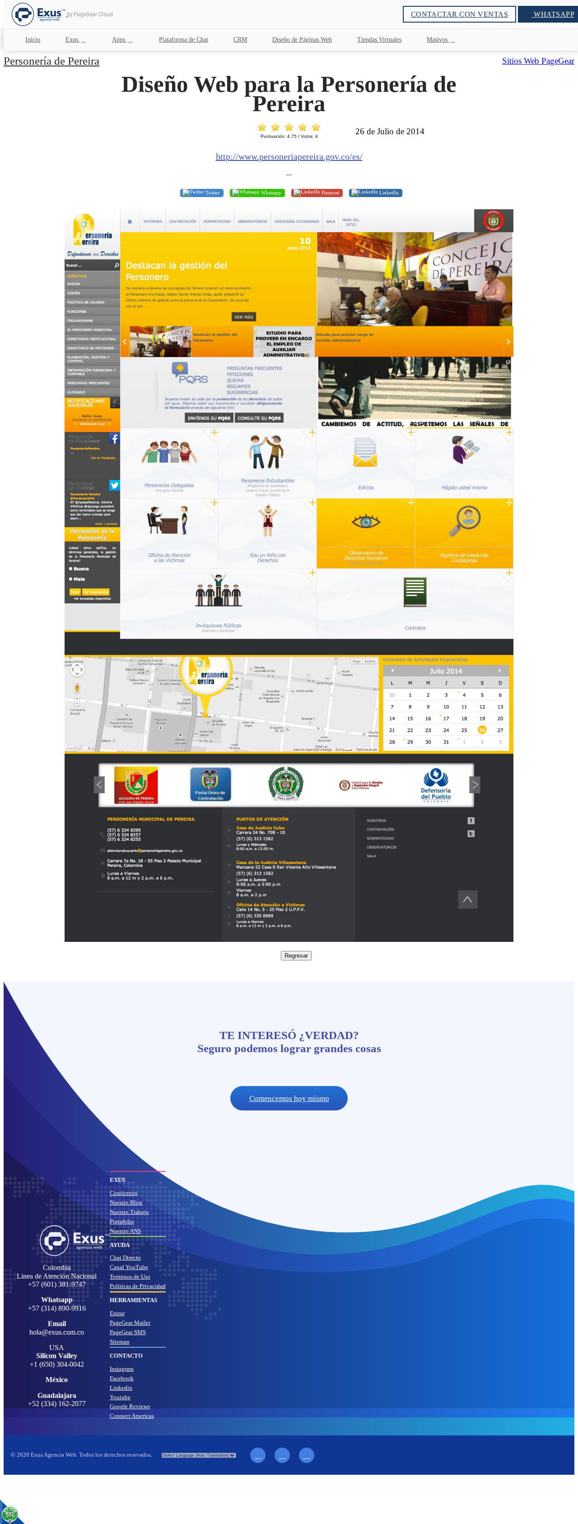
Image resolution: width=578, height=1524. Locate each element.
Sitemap (120, 1341)
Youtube (120, 1397)
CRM (240, 39)
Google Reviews (130, 1406)
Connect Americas (132, 1415)
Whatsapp (270, 192)
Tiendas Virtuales (379, 39)
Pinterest (329, 192)
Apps (119, 39)
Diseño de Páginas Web (302, 39)
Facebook (122, 1378)
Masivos (438, 39)
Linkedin (121, 1387)
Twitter (212, 192)
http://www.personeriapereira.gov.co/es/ (289, 156)
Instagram (122, 1368)
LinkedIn (388, 192)
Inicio (32, 39)
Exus (72, 39)
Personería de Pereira (51, 61)
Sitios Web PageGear (538, 61)
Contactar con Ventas (459, 14)
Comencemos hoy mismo (289, 1098)
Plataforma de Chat (183, 39)
